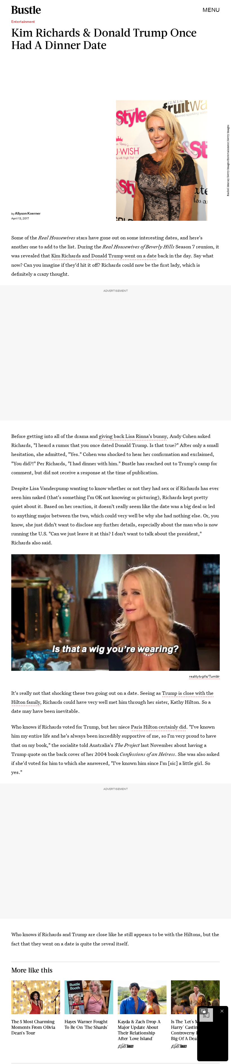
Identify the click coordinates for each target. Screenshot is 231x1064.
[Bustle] (26, 10)
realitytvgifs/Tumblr (204, 676)
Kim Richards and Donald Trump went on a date (104, 255)
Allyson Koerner (28, 213)
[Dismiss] (221, 1011)
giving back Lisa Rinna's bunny (133, 436)
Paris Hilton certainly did (158, 727)
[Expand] (203, 1011)
